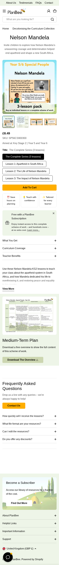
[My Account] (49, 11)
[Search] (52, 19)
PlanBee (15, 559)
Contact (49, 3)
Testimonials (26, 3)
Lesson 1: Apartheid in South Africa (24, 164)
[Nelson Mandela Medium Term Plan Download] (29, 298)
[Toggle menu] (4, 11)
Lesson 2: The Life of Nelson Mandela (26, 171)
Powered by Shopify (32, 559)
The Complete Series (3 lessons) (23, 156)
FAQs (39, 3)
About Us (11, 3)
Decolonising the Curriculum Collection (34, 28)
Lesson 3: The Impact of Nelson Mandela (27, 178)
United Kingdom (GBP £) (20, 548)
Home (5, 28)
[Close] (53, 213)
